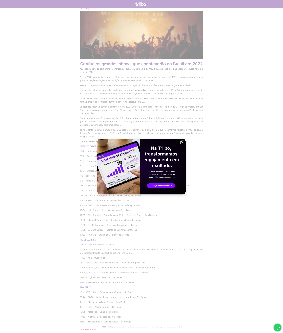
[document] (141, 166)
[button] (182, 142)
